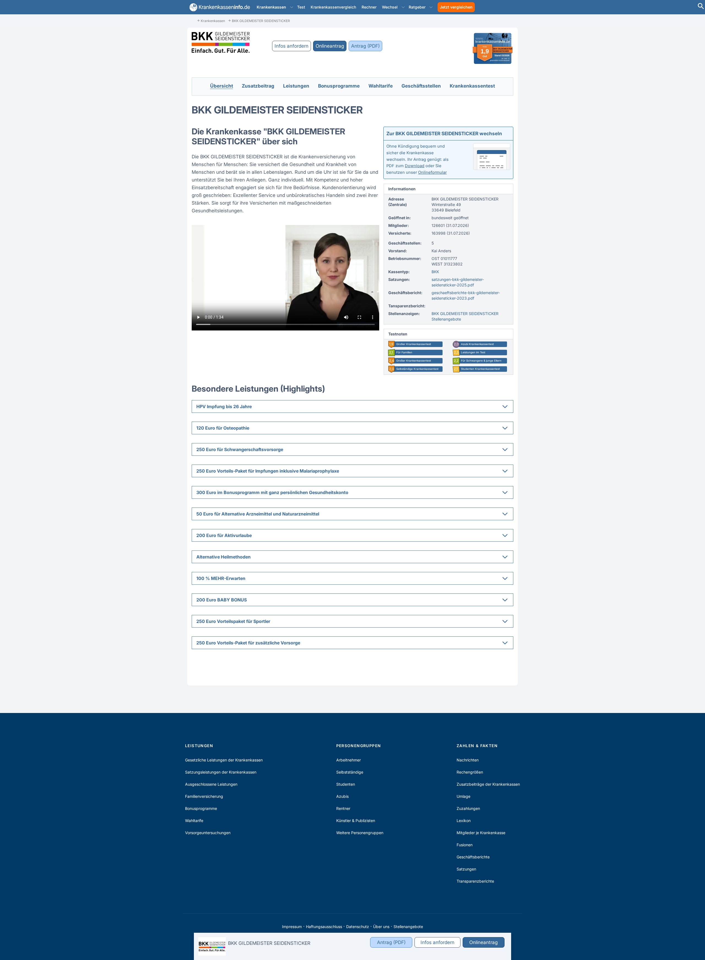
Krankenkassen (271, 7)
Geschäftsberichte (473, 857)
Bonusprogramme (201, 808)
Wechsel (390, 7)
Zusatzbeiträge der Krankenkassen (488, 784)
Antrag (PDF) (365, 46)
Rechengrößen (470, 772)
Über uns (381, 926)
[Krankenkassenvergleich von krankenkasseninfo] (218, 7)
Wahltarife (194, 820)
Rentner (343, 808)
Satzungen (466, 869)
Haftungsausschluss (324, 926)
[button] (291, 7)
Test (301, 7)
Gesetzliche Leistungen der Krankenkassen (224, 760)
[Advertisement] (680, 102)
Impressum (292, 926)
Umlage (463, 796)
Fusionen (465, 844)
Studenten (345, 784)
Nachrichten (468, 760)
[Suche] (701, 6)
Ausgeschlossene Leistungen (211, 784)
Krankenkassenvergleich (333, 7)
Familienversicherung (204, 796)
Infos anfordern (291, 46)
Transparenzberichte (475, 881)
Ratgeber (417, 7)
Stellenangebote (408, 926)
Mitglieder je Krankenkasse (481, 832)
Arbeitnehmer (348, 760)
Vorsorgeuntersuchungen (208, 832)
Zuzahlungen (468, 808)
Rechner (369, 7)
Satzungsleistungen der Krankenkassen (220, 772)
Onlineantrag (330, 46)
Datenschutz (357, 926)
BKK (435, 271)
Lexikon (464, 820)
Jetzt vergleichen (456, 7)
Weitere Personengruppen (359, 832)
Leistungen (199, 745)
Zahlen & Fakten (477, 745)
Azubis (342, 796)
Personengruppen (358, 745)
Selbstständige (349, 772)
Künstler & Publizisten (355, 820)
